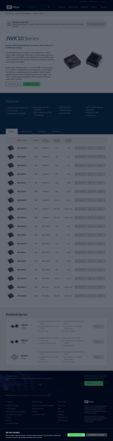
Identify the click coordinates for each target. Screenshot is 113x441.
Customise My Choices (97, 434)
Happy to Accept (76, 434)
